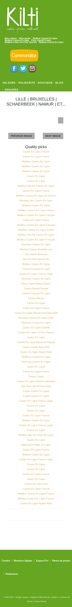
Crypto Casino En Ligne (36, 391)
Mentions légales (23, 560)
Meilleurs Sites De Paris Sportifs (21, 42)
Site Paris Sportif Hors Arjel (36, 386)
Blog (59, 82)
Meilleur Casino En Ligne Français (36, 215)
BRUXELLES (42, 99)
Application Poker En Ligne (36, 444)
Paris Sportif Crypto (41, 40)
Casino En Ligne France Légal (36, 273)
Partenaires (12, 574)
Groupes (11, 89)
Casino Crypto (36, 376)
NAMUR (46, 104)
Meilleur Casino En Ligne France (36, 210)
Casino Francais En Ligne (36, 268)
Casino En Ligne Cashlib (36, 327)
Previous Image (21, 136)
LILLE (21, 99)
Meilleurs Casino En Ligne (36, 356)
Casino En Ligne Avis (36, 483)
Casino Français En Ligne (36, 293)
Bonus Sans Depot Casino (36, 283)
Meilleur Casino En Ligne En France (36, 195)
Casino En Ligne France (36, 151)
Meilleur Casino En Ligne (45, 38)
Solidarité (26, 82)
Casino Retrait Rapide (36, 288)
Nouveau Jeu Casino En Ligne (36, 200)
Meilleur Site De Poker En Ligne (36, 435)
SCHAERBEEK (20, 104)
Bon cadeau (11, 38)
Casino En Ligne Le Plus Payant (36, 332)
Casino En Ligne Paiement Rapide (36, 342)
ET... (61, 104)
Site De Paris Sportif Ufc (36, 259)
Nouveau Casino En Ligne (36, 244)
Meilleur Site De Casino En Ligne (36, 185)
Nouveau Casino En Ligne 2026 (36, 317)
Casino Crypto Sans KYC (36, 347)
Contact (6, 560)
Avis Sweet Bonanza (36, 254)
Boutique (45, 82)
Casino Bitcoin (36, 298)
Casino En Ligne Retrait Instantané (36, 381)
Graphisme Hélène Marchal (40, 597)
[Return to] (60, 120)
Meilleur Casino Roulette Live (36, 249)
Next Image (53, 136)
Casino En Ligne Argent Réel (36, 352)
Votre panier (25, 38)
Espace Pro (42, 560)
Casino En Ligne (36, 176)
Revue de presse (61, 560)
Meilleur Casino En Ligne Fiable (36, 229)
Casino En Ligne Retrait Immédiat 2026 (36, 312)
